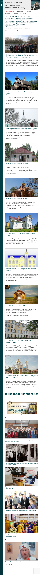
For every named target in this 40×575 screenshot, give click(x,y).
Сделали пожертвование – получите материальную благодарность (19, 487)
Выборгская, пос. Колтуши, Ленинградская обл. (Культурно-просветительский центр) (21, 56)
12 (27, 394)
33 (37, 394)
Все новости (8, 564)
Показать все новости (11, 536)
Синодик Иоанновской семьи (13, 534)
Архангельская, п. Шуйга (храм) (16, 305)
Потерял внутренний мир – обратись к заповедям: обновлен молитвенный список (21, 464)
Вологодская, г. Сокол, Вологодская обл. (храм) (21, 129)
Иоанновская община (13, 2)
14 (32, 394)
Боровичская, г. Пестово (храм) (16, 198)
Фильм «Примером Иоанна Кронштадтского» (17, 562)
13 (29, 394)
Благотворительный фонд (15, 8)
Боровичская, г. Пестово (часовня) (17, 163)
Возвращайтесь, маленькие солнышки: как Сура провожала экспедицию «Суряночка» (21, 440)
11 (24, 394)
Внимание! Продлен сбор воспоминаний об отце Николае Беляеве (20, 511)
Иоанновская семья (12, 5)
